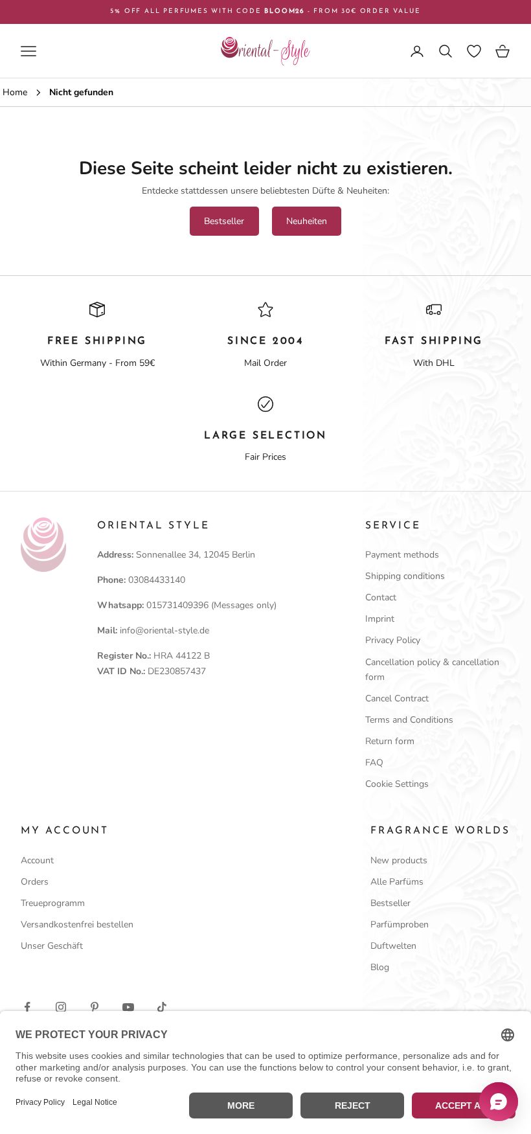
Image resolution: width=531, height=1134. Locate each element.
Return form (389, 741)
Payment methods (402, 555)
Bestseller (224, 221)
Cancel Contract (397, 698)
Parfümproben (399, 924)
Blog (379, 967)
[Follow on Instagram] (60, 1007)
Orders (35, 882)
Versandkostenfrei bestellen (77, 924)
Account (37, 860)
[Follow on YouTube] (128, 1007)
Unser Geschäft (52, 946)
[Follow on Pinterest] (94, 1007)
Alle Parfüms (397, 882)
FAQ (374, 762)
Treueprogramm (53, 903)
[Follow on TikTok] (161, 1007)
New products (398, 860)
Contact (380, 597)
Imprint (379, 619)
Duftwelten (393, 946)
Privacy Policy (392, 640)
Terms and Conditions (409, 720)
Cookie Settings (397, 784)
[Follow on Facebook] (27, 1007)
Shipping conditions (405, 576)
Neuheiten (306, 221)
